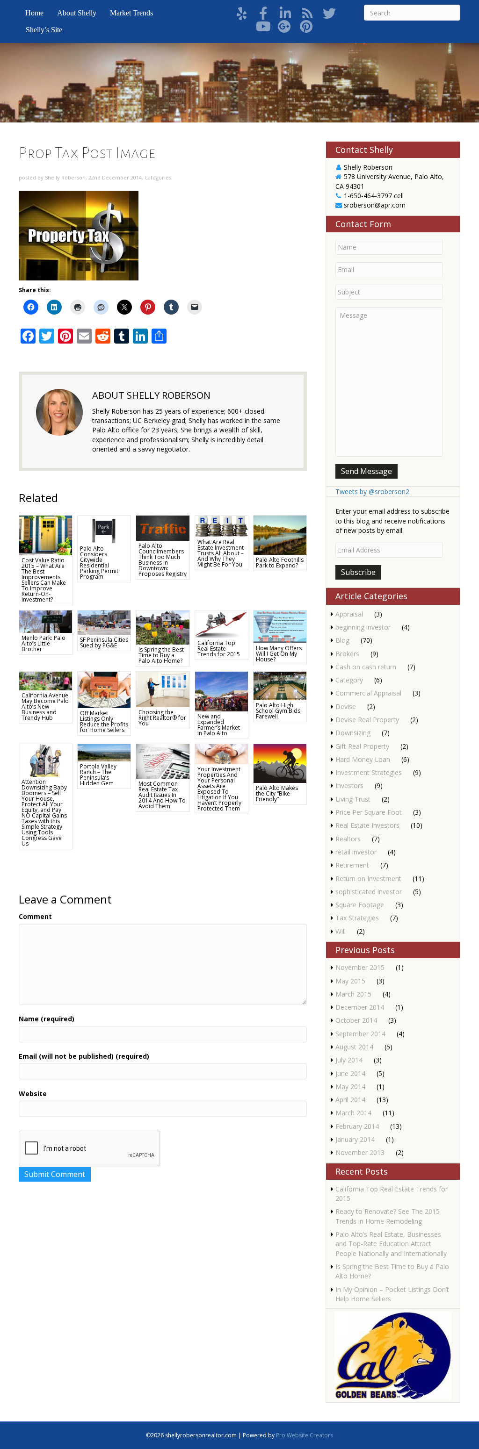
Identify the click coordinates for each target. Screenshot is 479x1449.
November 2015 (360, 967)
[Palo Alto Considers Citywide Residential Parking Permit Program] (104, 528)
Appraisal (349, 614)
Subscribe (358, 572)
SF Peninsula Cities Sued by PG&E (104, 642)
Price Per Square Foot (368, 812)
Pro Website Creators (304, 1435)
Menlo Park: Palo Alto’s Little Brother (43, 643)
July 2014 (349, 1059)
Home (34, 13)
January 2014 (355, 1139)
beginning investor (363, 627)
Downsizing (352, 732)
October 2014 (356, 1020)
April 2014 (350, 1099)
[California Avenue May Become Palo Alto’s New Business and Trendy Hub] (45, 680)
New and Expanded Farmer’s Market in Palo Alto (218, 724)
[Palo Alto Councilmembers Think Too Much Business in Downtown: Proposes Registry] (162, 527)
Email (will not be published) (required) (84, 1056)
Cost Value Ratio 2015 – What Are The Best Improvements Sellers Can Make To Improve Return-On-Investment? (44, 579)
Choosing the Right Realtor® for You (162, 717)
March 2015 (353, 994)
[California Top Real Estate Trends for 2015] (221, 623)
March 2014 (353, 1112)
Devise (345, 706)
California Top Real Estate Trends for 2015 (218, 648)
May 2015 (350, 980)
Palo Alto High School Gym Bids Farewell (278, 710)
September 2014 (360, 1033)
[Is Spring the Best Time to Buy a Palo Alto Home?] (162, 626)
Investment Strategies (368, 772)
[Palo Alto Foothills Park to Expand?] (280, 534)
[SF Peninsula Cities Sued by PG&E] (104, 621)
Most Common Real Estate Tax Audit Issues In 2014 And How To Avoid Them (162, 795)
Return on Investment (368, 878)
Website (33, 1093)
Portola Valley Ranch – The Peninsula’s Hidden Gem (98, 774)
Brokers (347, 653)
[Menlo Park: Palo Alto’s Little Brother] (45, 621)
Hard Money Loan (362, 759)
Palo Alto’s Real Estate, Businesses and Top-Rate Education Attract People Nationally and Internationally (391, 1244)
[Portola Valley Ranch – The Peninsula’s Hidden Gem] (104, 751)
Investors (349, 785)
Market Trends (131, 13)
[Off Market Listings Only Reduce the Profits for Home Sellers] (104, 689)
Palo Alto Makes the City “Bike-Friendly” (277, 793)
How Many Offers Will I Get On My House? (279, 653)
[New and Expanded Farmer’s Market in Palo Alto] (221, 690)
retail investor (356, 851)
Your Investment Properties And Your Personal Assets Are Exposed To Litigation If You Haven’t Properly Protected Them (219, 788)
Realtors (348, 838)
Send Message (366, 471)
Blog (342, 640)
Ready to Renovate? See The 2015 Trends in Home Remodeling (387, 1216)
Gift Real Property (362, 746)
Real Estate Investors (367, 825)
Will (340, 931)
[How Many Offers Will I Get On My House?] (280, 626)
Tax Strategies (357, 917)
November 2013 (360, 1152)
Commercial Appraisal (368, 693)
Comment (35, 916)
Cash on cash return (365, 666)
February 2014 (357, 1126)
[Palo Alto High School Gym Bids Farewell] (280, 685)
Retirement (352, 865)
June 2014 (350, 1073)
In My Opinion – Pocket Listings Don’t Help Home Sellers (392, 1294)
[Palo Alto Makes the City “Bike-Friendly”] (280, 762)
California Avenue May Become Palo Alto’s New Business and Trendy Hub (45, 706)
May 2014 (350, 1086)
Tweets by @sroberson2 (372, 491)
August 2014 (354, 1046)
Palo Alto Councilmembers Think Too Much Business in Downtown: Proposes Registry (162, 560)
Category (349, 679)
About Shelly (76, 13)
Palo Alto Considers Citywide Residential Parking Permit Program (99, 563)
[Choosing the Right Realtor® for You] (162, 688)
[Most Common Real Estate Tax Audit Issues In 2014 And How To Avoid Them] (162, 760)
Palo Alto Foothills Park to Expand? (280, 562)
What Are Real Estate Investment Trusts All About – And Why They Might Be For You (220, 553)
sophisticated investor (368, 891)
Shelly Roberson (65, 177)
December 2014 (359, 1007)
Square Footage (359, 904)
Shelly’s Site (44, 30)
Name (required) (46, 1018)
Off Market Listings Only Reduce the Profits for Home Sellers (104, 721)
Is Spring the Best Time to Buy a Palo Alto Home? (161, 655)
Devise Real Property (367, 719)
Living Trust (352, 799)
